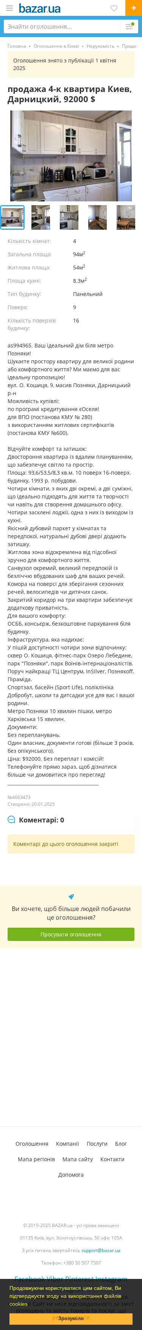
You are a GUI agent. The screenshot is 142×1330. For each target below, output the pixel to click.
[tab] (36, 820)
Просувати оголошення (71, 934)
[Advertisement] (71, 1037)
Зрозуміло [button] (71, 1318)
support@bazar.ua (100, 1250)
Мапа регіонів (36, 1159)
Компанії (67, 1143)
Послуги (97, 1143)
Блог (121, 1143)
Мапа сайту (77, 1159)
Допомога (71, 1174)
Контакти (112, 1159)
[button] (30, 1305)
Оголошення (32, 1143)
